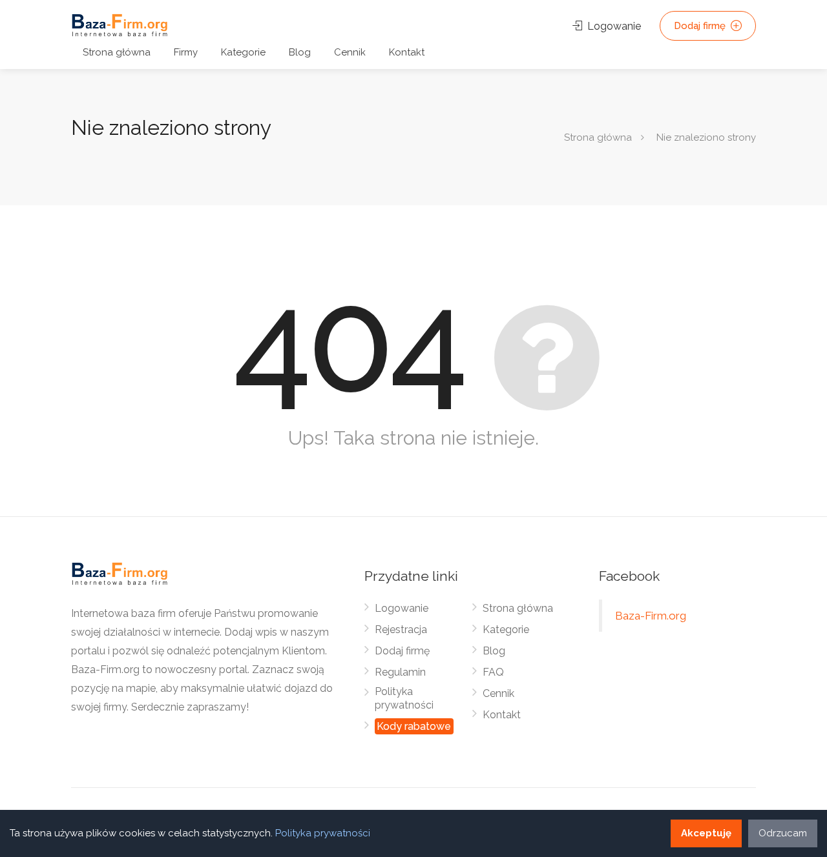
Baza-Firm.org (650, 615)
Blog (300, 52)
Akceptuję (706, 833)
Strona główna (117, 52)
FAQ (493, 672)
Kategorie (243, 52)
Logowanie (613, 26)
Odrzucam (783, 833)
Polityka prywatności (404, 698)
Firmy (186, 52)
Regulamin (400, 672)
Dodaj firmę (701, 26)
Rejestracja (401, 629)
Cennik (350, 52)
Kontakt (406, 52)
